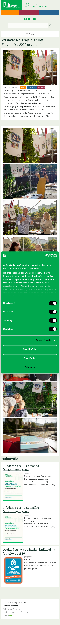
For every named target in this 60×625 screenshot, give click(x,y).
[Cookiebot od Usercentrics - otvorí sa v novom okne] (44, 255)
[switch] (53, 312)
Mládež (28, 12)
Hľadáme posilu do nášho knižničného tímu (21, 468)
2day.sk (11, 615)
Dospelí (48, 12)
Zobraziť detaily (43, 340)
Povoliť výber (30, 358)
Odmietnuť (30, 367)
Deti (10, 12)
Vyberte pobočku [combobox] (10, 605)
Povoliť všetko (30, 349)
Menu (31, 34)
